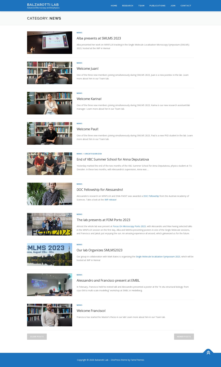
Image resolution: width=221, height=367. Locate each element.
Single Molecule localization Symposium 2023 (158, 256)
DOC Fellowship (151, 196)
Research (127, 6)
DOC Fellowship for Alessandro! (100, 189)
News (79, 32)
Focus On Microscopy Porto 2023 (129, 226)
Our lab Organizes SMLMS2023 (100, 250)
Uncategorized (93, 154)
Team (141, 6)
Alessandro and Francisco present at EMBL (108, 280)
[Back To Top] (208, 353)
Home (114, 6)
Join (173, 6)
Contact (186, 6)
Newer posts (184, 336)
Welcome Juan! (87, 68)
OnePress (115, 359)
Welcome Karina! (89, 98)
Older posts (37, 336)
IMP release (110, 199)
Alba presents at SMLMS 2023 (99, 38)
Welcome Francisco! (91, 310)
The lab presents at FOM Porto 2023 (103, 219)
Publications (158, 6)
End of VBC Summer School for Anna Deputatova (113, 159)
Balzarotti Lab (43, 5)
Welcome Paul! (87, 129)
